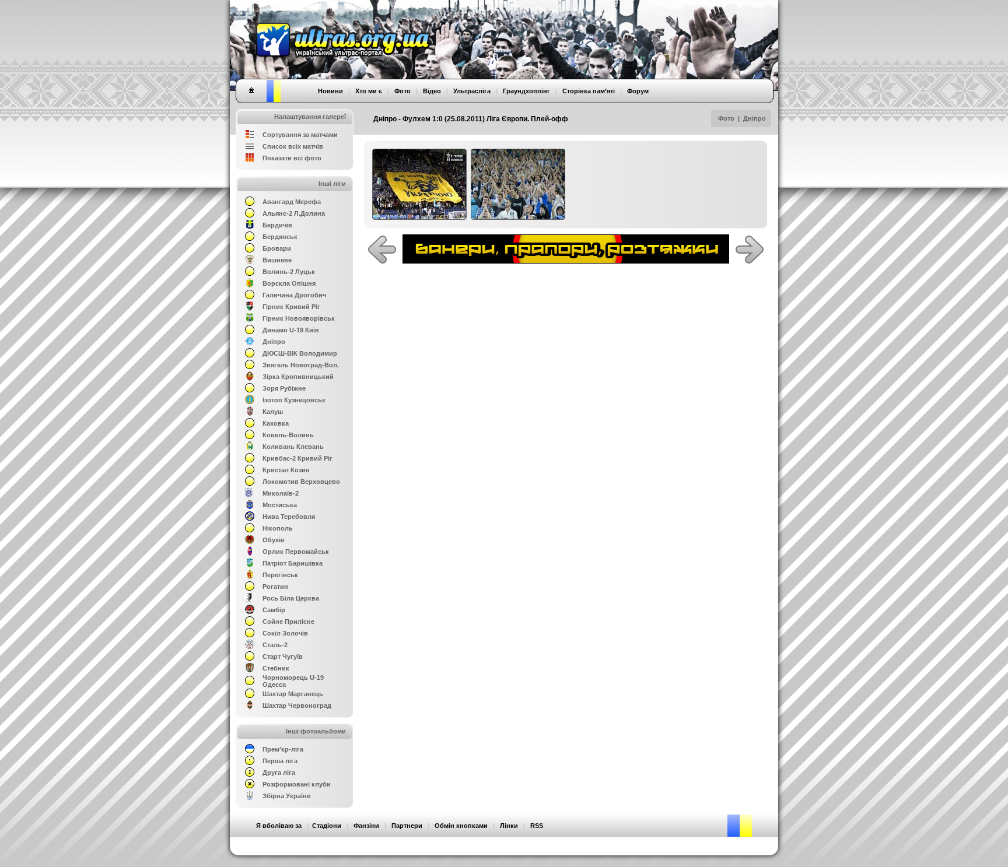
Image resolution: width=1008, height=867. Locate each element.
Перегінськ (280, 574)
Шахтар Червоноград (296, 705)
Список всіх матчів (292, 146)
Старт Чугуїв (282, 656)
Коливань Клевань (293, 446)
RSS (536, 825)
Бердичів (277, 225)
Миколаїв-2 (280, 493)
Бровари (276, 248)
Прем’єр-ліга (282, 749)
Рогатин (275, 586)
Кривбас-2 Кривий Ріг (297, 458)
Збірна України (286, 795)
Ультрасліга (472, 90)
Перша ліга (280, 760)
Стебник (275, 668)
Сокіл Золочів (285, 633)
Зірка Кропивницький (298, 376)
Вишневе (277, 260)
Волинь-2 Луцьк (288, 271)
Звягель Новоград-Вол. (300, 364)
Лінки (509, 825)
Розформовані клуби (296, 784)
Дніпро (754, 118)
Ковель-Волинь (288, 434)
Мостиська (279, 504)
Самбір (273, 609)
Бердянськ (280, 236)
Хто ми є (368, 90)
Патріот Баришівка (292, 563)
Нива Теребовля (288, 516)
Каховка (275, 423)
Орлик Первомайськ (295, 551)
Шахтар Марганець (292, 693)
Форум (638, 90)
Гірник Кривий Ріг (291, 306)
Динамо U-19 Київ (290, 330)
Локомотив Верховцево (301, 481)
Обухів (273, 539)
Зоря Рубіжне (284, 388)
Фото (726, 118)
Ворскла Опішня (289, 283)
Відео (432, 90)
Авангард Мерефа (291, 201)
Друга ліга (278, 772)
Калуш (272, 411)
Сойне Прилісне (288, 621)
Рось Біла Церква (290, 598)
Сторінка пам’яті (588, 90)
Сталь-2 (275, 644)
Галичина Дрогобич (294, 295)
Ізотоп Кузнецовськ (294, 399)
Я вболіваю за (279, 825)
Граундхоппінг (526, 90)
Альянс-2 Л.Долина (293, 213)
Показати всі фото (291, 158)
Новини (330, 90)
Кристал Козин (286, 469)
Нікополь (277, 528)
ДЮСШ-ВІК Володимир (299, 353)
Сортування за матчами (300, 134)
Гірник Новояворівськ (298, 318)
